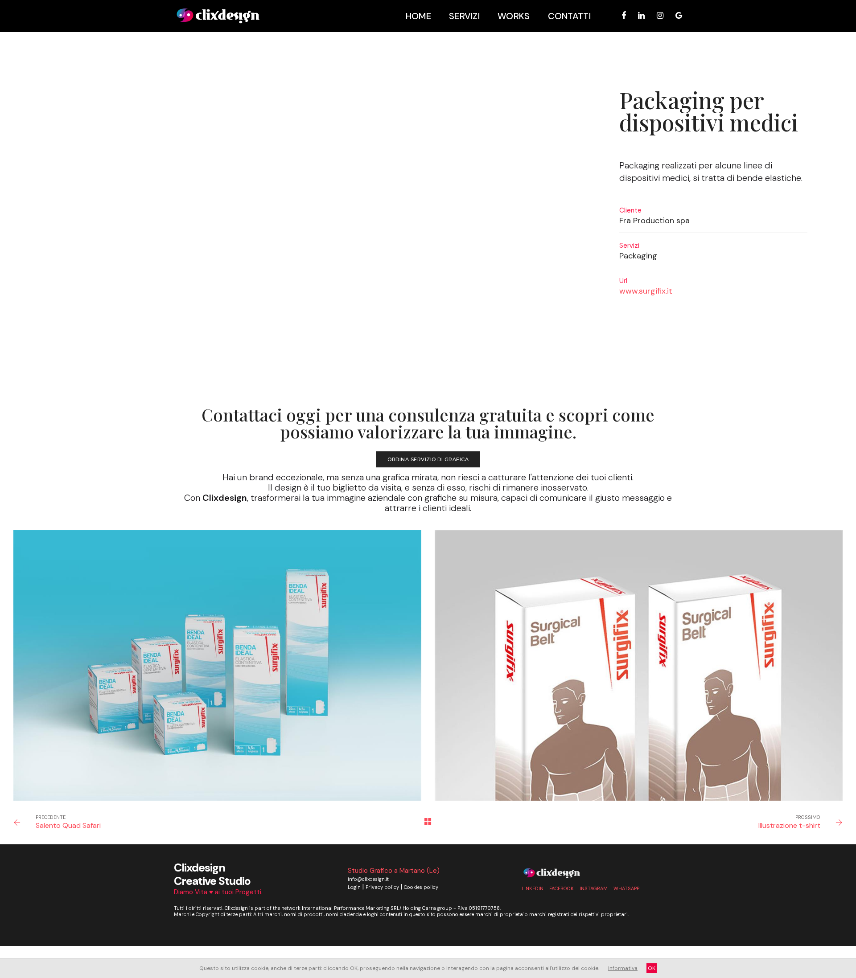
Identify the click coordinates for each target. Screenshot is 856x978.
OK (651, 968)
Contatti (569, 16)
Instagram (594, 888)
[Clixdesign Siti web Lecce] (218, 16)
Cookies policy (421, 887)
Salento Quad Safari (68, 825)
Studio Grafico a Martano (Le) (394, 870)
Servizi (464, 16)
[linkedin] (641, 15)
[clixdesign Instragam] (660, 15)
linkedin (532, 888)
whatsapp (626, 888)
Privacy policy (382, 887)
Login (354, 887)
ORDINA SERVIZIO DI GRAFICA (428, 459)
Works (514, 16)
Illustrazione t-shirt (789, 825)
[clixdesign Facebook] (624, 15)
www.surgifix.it (645, 291)
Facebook (561, 888)
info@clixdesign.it (368, 879)
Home (418, 16)
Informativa (623, 968)
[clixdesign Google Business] (676, 15)
